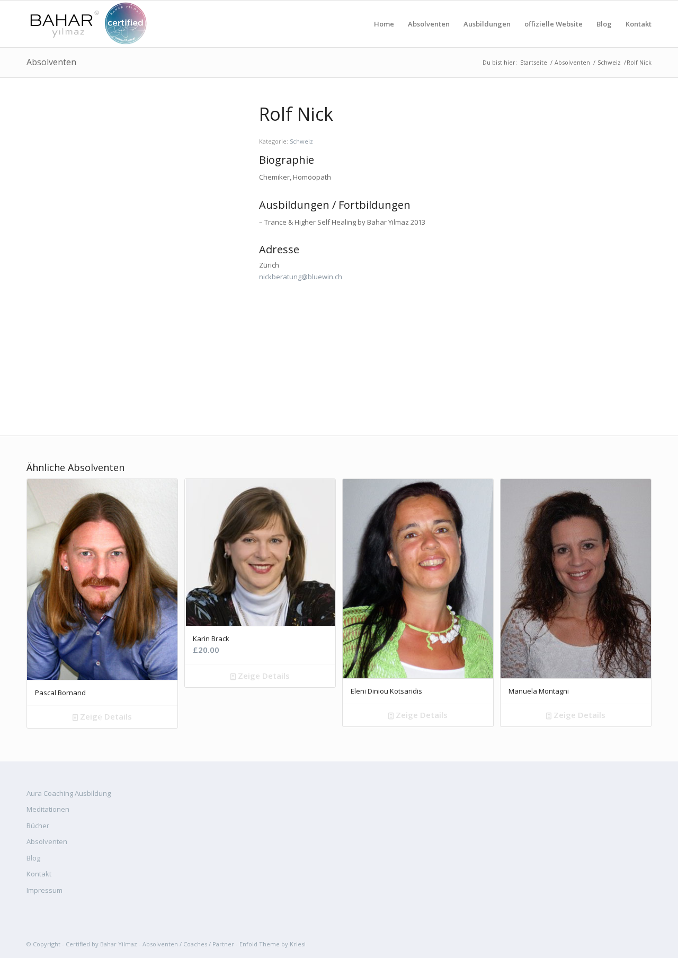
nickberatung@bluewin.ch (300, 276)
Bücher (37, 825)
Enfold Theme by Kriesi (272, 944)
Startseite (533, 62)
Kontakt (38, 874)
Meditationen (47, 809)
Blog (33, 858)
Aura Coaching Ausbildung (68, 793)
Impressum (44, 890)
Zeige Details (105, 716)
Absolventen (51, 62)
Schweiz (609, 62)
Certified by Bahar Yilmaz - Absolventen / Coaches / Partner (150, 944)
